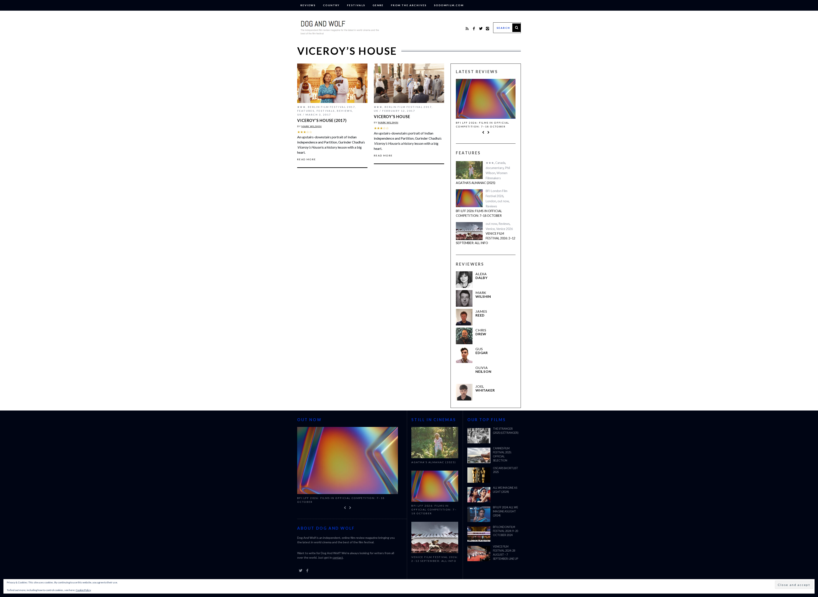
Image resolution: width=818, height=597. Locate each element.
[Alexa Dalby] (464, 279)
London (491, 201)
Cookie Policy (83, 590)
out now (503, 201)
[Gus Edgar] (464, 354)
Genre (378, 5)
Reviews (308, 5)
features (305, 110)
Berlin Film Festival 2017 (331, 106)
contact (338, 557)
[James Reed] (464, 317)
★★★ (301, 106)
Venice (490, 229)
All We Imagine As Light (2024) (505, 489)
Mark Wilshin (311, 126)
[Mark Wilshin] (464, 298)
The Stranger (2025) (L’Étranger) (505, 430)
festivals (356, 5)
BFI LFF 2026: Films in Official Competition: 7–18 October (482, 124)
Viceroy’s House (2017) (322, 120)
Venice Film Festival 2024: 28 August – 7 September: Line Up (505, 552)
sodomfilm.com (449, 5)
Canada (500, 163)
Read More (306, 159)
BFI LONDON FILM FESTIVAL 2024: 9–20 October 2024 (505, 531)
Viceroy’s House (392, 116)
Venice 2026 (504, 229)
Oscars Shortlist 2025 (505, 470)
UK (299, 114)
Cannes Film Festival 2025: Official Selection (502, 454)
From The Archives (409, 5)
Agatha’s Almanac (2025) (475, 183)
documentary (495, 168)
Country (331, 5)
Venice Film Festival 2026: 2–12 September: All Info (485, 238)
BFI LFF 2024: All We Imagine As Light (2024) (505, 511)
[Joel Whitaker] (464, 392)
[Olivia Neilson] (464, 373)
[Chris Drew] (464, 336)
